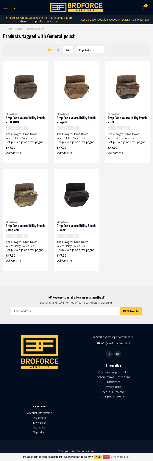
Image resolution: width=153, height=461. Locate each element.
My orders (40, 417)
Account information (39, 413)
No (106, 457)
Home (9, 28)
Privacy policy (113, 386)
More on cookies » (120, 457)
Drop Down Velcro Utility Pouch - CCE (127, 120)
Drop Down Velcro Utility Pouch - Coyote (76, 120)
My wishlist (39, 422)
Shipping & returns (113, 396)
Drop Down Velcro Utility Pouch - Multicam (25, 227)
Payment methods (113, 391)
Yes (98, 457)
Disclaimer (113, 382)
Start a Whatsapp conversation (115, 337)
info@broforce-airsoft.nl (115, 343)
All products (40, 432)
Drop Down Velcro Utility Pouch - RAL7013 (25, 120)
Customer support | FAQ (113, 372)
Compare (39, 427)
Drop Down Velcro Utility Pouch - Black (76, 227)
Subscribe (133, 311)
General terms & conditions (113, 377)
